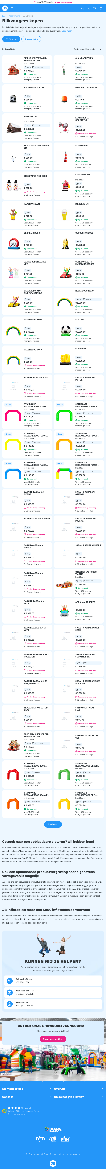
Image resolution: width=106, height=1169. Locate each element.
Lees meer (67, 31)
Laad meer (53, 824)
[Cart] (101, 8)
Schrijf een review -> (16, 1114)
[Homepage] (5, 8)
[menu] (12, 8)
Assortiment (14, 16)
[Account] (89, 8)
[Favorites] (95, 8)
